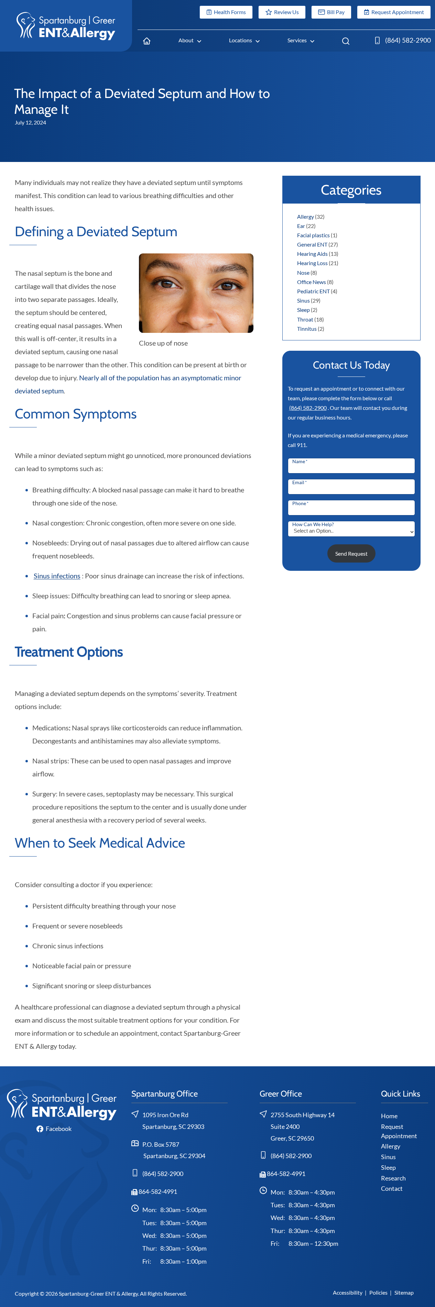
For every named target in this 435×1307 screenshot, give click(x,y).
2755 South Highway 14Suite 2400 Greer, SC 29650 (303, 1126)
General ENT (312, 244)
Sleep (303, 309)
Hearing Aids (312, 253)
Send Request (351, 553)
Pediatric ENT (313, 291)
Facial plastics (313, 235)
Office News (311, 282)
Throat (305, 319)
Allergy (305, 216)
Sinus (303, 300)
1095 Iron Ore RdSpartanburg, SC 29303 (173, 1120)
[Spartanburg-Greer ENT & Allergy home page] (66, 25)
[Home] (147, 41)
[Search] (345, 41)
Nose (303, 272)
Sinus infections (57, 575)
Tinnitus (307, 328)
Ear (301, 225)
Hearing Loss (312, 263)
